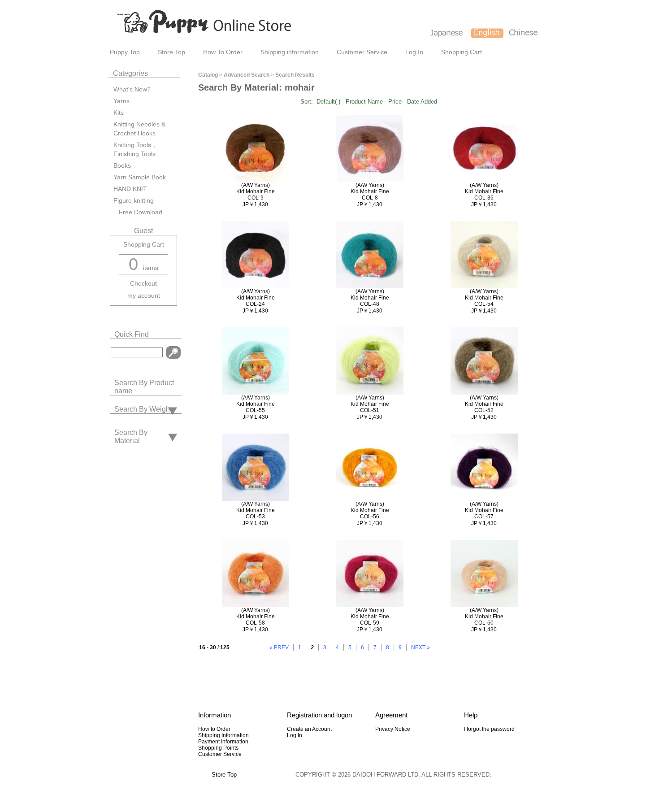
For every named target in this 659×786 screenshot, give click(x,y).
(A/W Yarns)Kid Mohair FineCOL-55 (255, 404)
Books (122, 165)
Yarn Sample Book (139, 177)
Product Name (364, 101)
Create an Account (309, 729)
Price (395, 101)
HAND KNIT (130, 189)
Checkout (143, 283)
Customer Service (362, 52)
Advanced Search (246, 75)
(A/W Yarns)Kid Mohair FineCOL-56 (370, 510)
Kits (118, 112)
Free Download (137, 212)
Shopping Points (218, 748)
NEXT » (420, 647)
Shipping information (289, 52)
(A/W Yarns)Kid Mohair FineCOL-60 (484, 616)
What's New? (132, 89)
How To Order (223, 52)
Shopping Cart (461, 52)
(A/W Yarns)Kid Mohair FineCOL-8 (370, 191)
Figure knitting (133, 200)
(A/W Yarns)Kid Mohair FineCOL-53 (255, 510)
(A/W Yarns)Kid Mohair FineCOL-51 (370, 404)
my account (143, 295)
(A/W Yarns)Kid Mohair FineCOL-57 (484, 510)
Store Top (171, 52)
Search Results (295, 75)
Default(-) (328, 101)
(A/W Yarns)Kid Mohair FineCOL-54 (484, 297)
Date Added (422, 101)
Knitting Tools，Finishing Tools (135, 149)
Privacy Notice (392, 729)
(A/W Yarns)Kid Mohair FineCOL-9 (255, 191)
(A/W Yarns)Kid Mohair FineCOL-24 (255, 297)
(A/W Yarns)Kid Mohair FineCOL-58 (255, 616)
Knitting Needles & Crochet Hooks (139, 129)
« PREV (279, 647)
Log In (414, 52)
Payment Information (223, 741)
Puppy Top (125, 52)
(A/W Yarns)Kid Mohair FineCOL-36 (484, 191)
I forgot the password (489, 729)
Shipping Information (223, 735)
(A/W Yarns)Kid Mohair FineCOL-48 (370, 297)
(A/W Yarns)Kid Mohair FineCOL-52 (484, 404)
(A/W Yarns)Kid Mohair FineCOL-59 (370, 616)
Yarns (121, 101)
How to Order (214, 729)
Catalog (208, 75)
